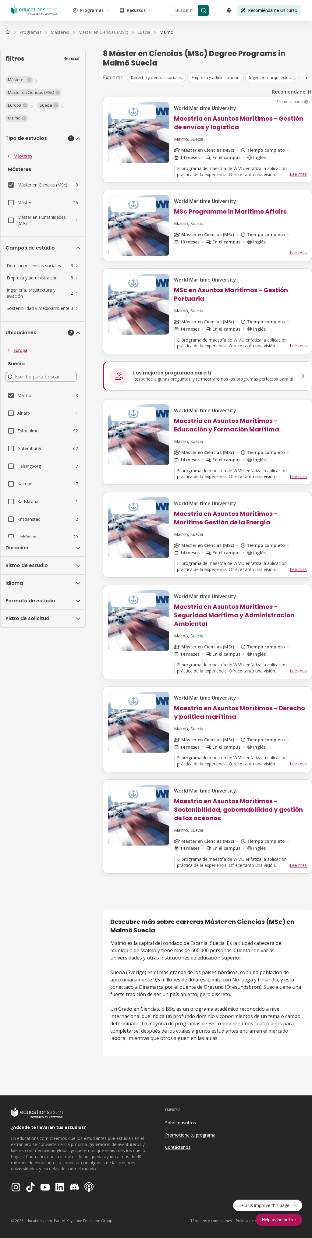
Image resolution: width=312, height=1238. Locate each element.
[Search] (203, 10)
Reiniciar (71, 58)
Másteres (22, 156)
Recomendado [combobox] (289, 91)
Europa (20, 350)
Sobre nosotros (180, 1123)
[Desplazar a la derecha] (306, 78)
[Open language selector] (229, 10)
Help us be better (279, 1219)
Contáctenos (177, 1147)
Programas (92, 10)
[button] (19, 79)
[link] (166, 32)
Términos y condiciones (211, 1220)
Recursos (136, 10)
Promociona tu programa (190, 1135)
